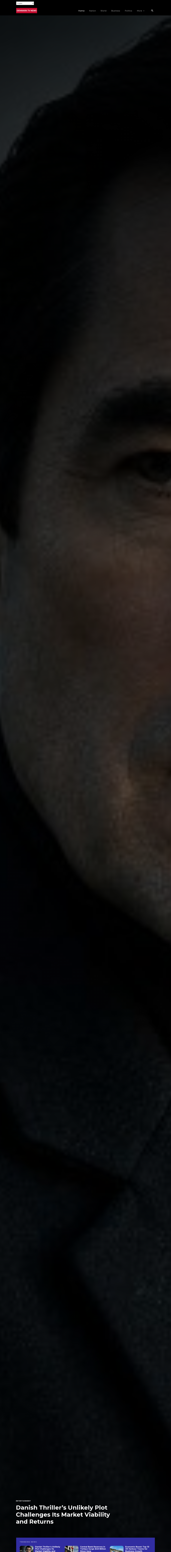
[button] (152, 11)
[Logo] (26, 10)
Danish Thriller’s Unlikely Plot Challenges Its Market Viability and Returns (63, 1514)
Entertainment (23, 1501)
